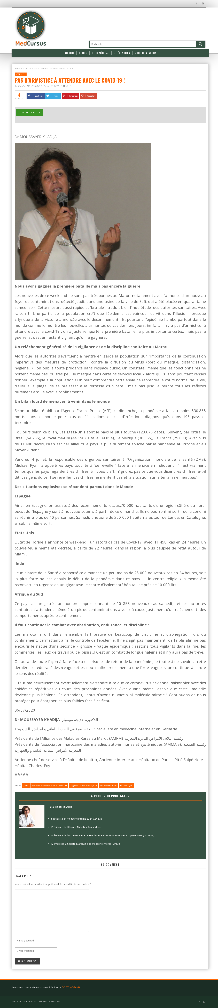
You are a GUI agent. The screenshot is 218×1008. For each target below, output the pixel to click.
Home (17, 68)
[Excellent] (27, 774)
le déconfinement (108, 785)
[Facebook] (196, 3)
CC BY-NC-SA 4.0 (71, 987)
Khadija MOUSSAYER (29, 86)
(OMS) (25, 785)
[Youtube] (203, 3)
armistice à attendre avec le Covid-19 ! (49, 785)
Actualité (27, 68)
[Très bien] (24, 774)
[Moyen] (18, 774)
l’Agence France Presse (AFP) (84, 785)
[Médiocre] (16, 774)
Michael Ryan (126, 785)
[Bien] (21, 774)
